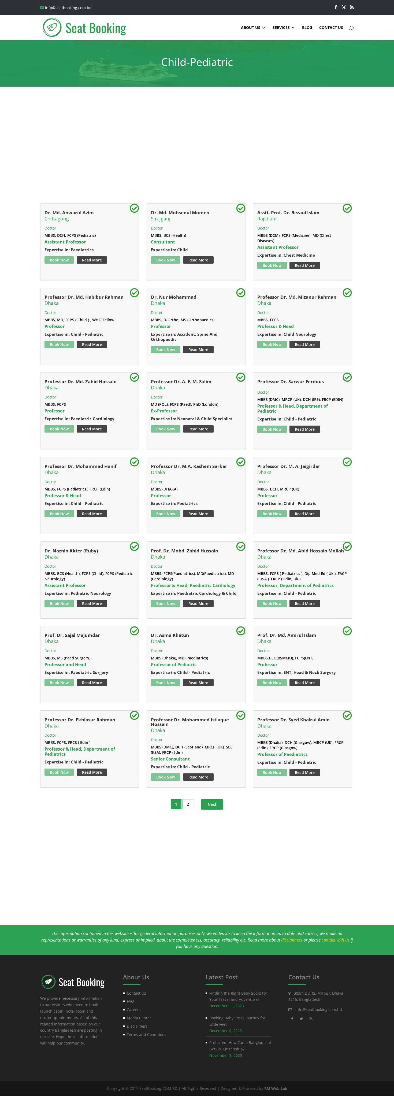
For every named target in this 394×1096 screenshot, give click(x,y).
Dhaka (51, 303)
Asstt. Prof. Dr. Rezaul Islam (288, 212)
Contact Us (331, 28)
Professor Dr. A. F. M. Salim (181, 381)
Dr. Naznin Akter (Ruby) (71, 551)
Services (281, 28)
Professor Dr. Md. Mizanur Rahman (296, 297)
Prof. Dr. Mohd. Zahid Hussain (184, 551)
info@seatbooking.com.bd (318, 1009)
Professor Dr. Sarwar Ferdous (290, 381)
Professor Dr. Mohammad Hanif (80, 466)
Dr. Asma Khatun (170, 635)
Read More (92, 260)
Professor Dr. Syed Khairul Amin (293, 720)
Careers (134, 1009)
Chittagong (56, 218)
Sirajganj (160, 218)
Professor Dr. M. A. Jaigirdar (288, 466)
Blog (307, 28)
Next (212, 804)
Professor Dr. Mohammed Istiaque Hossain (190, 722)
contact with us (336, 940)
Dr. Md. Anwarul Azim (69, 212)
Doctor (50, 228)
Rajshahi (267, 218)
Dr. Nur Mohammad (173, 297)
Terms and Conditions (146, 1034)
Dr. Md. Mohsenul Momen (180, 212)
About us (250, 28)
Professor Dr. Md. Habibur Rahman (84, 297)
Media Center (139, 1017)
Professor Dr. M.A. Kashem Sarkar (189, 466)
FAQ (130, 1001)
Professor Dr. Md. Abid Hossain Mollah (300, 551)
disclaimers (291, 940)
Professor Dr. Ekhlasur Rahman (79, 720)
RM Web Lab (275, 1088)
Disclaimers (137, 1026)
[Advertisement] (197, 150)
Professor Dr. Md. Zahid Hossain (80, 381)
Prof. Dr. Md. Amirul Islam (286, 635)
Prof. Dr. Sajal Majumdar (72, 635)
